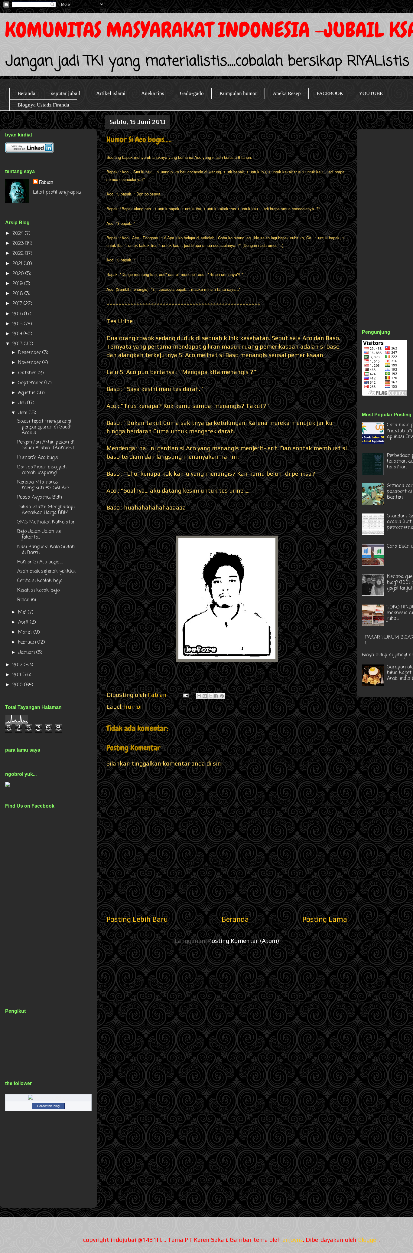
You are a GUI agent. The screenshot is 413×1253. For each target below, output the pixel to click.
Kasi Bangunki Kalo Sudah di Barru (46, 549)
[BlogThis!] (205, 696)
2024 (18, 233)
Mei (23, 612)
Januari (27, 652)
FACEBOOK (330, 93)
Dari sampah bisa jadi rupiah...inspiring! (42, 470)
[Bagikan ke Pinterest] (222, 696)
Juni (23, 413)
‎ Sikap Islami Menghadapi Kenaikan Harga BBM (46, 510)
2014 (18, 334)
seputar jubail (65, 93)
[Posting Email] (185, 694)
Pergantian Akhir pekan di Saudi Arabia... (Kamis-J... (46, 445)
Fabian (46, 182)
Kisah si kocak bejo (38, 590)
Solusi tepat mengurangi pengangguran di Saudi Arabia (44, 427)
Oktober (28, 373)
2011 (17, 675)
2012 (18, 665)
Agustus (27, 393)
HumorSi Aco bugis (37, 457)
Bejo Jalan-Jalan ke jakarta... (39, 534)
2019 (18, 283)
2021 (18, 263)
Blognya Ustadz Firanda (43, 105)
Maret (26, 632)
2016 (18, 314)
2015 (18, 324)
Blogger (368, 1239)
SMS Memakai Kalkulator (46, 522)
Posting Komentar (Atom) (243, 940)
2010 (18, 685)
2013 (18, 344)
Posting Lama (324, 919)
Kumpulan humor (238, 93)
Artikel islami (110, 93)
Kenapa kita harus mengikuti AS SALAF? (43, 485)
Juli (22, 403)
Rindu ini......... (29, 600)
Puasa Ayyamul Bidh (39, 497)
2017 (18, 303)
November (30, 362)
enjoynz (292, 1239)
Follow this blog (48, 1106)
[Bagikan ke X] (210, 696)
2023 (18, 243)
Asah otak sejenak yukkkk (46, 571)
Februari (27, 642)
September (31, 383)
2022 (18, 253)
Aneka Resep (287, 93)
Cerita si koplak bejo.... (41, 581)
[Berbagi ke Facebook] (216, 696)
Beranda (26, 93)
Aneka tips (152, 93)
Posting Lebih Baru (137, 919)
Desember (30, 352)
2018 (18, 293)
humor (133, 706)
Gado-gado (192, 93)
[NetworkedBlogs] (48, 1098)
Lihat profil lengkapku (57, 192)
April (24, 622)
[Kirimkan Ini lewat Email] (199, 696)
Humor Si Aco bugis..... (40, 562)
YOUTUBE (371, 93)
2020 (18, 273)
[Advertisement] (387, 222)
